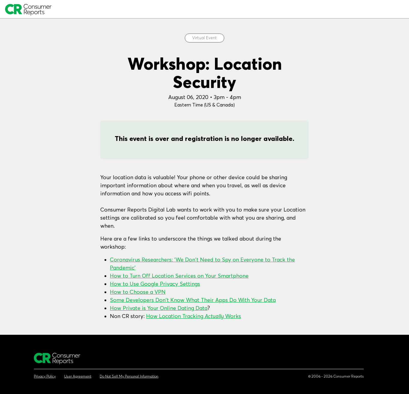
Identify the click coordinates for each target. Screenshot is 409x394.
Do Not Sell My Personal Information (129, 376)
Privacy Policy (45, 376)
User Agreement (77, 376)
